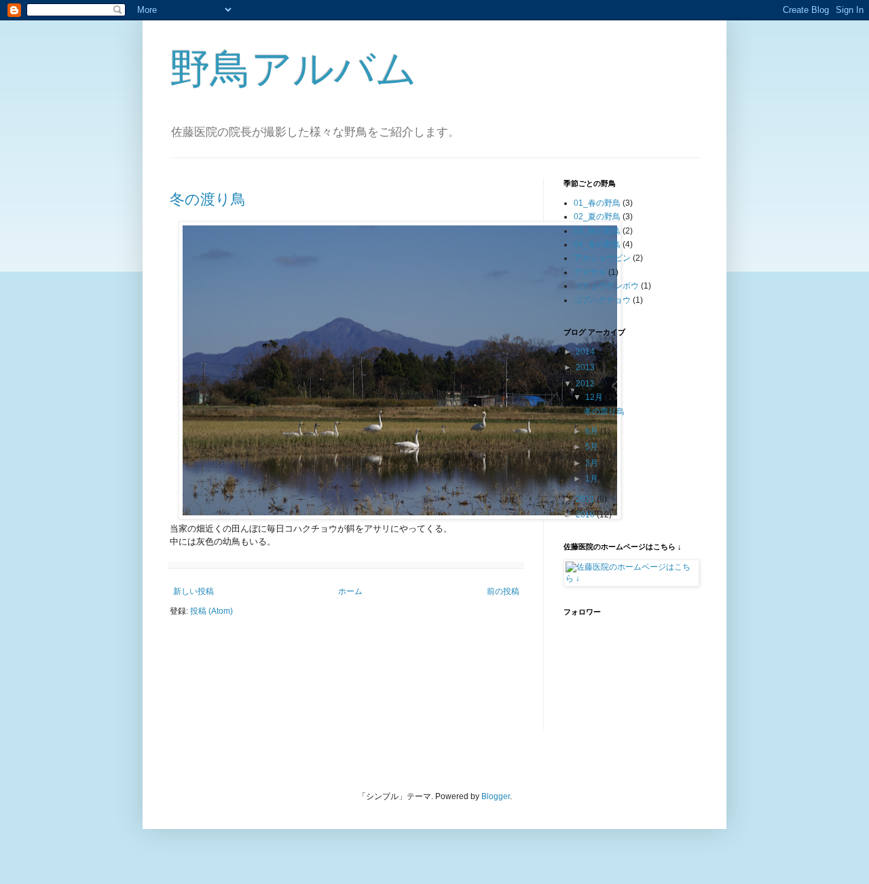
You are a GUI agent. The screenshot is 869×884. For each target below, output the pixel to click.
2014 (586, 351)
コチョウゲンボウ (606, 286)
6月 (592, 431)
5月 (592, 447)
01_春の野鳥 (597, 203)
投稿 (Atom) (211, 611)
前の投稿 (503, 591)
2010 (586, 514)
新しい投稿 (193, 591)
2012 (586, 383)
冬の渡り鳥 (208, 199)
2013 (586, 367)
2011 (586, 499)
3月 (592, 463)
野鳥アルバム (293, 69)
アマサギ (590, 272)
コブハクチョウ (602, 300)
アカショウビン (602, 258)
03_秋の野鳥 (597, 231)
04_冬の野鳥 (597, 244)
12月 (595, 397)
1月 (592, 478)
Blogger (495, 796)
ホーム (350, 591)
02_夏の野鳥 (597, 216)
